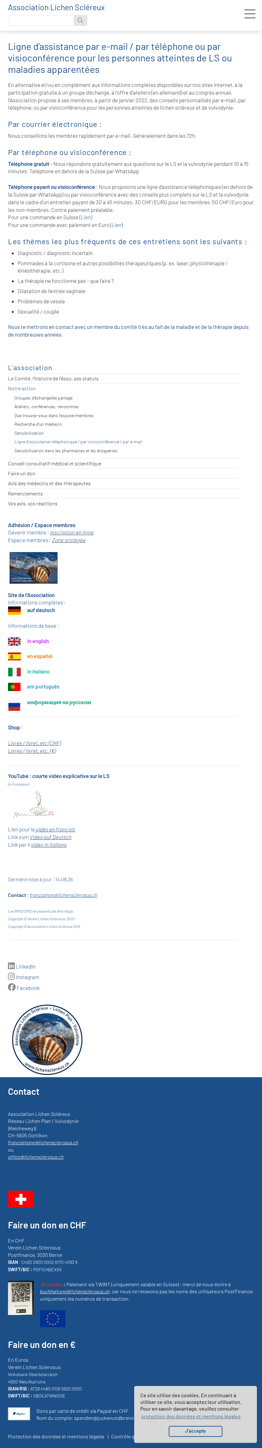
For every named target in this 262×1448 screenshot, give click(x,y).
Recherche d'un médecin (38, 424)
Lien (116, 225)
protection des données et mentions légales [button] (191, 1416)
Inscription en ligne (72, 532)
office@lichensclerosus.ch (36, 1157)
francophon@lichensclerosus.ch (63, 895)
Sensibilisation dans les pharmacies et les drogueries (66, 450)
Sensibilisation (29, 433)
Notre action (22, 388)
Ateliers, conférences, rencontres (46, 406)
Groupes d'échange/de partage (43, 398)
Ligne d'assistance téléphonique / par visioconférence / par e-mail (78, 441)
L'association (30, 367)
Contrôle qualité (129, 1436)
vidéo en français (55, 829)
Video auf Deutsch (51, 837)
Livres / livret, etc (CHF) (34, 743)
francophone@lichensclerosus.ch (43, 1142)
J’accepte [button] (195, 1431)
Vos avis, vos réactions (33, 503)
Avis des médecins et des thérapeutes (49, 483)
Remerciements (25, 493)
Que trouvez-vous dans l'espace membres (54, 415)
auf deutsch (41, 610)
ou (11, 1150)
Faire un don (21, 473)
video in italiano (49, 844)
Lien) (86, 217)
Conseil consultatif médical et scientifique (54, 463)
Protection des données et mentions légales (56, 1436)
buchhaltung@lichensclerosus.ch (75, 1291)
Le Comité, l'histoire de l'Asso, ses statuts (53, 378)
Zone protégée (69, 540)
